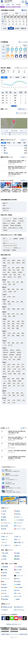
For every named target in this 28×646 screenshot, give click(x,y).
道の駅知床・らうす (17, 247)
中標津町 (13, 308)
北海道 (8, 4)
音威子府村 (9, 276)
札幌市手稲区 (18, 354)
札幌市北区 (12, 350)
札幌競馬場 (15, 238)
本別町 (4, 328)
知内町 (22, 392)
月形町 (8, 371)
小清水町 (4, 291)
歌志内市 (18, 366)
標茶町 (22, 313)
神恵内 (5, 148)
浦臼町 (13, 371)
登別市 (14, 333)
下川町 (23, 274)
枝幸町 (23, 260)
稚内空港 (14, 220)
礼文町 (8, 262)
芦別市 (18, 364)
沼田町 (23, 373)
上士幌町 (18, 321)
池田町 (17, 325)
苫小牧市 (9, 333)
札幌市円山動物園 (6, 250)
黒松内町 (18, 378)
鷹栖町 (23, 267)
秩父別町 (10, 373)
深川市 (23, 366)
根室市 (4, 308)
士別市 (8, 267)
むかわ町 (4, 337)
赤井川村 (4, 387)
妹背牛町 (4, 373)
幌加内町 (19, 276)
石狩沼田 (6, 153)
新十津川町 (18, 371)
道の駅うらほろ (6, 210)
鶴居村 (9, 316)
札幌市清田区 (5, 357)
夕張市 (4, 364)
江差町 (8, 400)
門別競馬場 (14, 250)
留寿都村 (14, 380)
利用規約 (7, 634)
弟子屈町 (4, 316)
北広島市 (4, 359)
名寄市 (13, 267)
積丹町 (9, 385)
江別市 (11, 357)
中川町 (15, 276)
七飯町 (9, 395)
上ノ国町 (13, 400)
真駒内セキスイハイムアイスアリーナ (10, 243)
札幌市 (4, 205)
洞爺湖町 (18, 335)
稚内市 (4, 260)
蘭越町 (23, 378)
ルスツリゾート (6, 240)
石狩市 (9, 359)
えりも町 (4, 345)
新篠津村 (18, 359)
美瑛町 (8, 272)
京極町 (4, 383)
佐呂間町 (10, 291)
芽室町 (13, 323)
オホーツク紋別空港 (7, 220)
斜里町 (17, 289)
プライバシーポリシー (14, 634)
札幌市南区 (19, 352)
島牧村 (8, 378)
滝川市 (8, 366)
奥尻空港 (4, 227)
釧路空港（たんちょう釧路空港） (9, 223)
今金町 (8, 402)
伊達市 (18, 333)
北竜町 (19, 373)
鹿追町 (23, 321)
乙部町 (23, 400)
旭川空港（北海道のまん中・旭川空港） (15, 227)
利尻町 (13, 262)
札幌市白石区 (5, 352)
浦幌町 (17, 328)
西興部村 (4, 303)
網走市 (4, 289)
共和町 (14, 383)
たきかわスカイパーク (7, 218)
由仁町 (19, 369)
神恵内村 (4, 385)
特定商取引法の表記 (23, 634)
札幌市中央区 (5, 350)
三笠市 (4, 366)
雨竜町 (15, 373)
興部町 (22, 301)
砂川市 (13, 366)
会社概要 (3, 634)
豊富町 (4, 262)
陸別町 (13, 328)
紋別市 (4, 301)
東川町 (4, 272)
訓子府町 (9, 296)
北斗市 (8, 392)
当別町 (14, 359)
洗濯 (3, 56)
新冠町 (13, 342)
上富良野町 (14, 272)
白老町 (8, 335)
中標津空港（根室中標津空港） (16, 225)
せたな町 (13, 402)
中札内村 (18, 323)
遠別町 (9, 284)
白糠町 (14, 316)
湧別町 (13, 301)
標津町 (18, 308)
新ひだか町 (10, 345)
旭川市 (4, 267)
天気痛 (3, 52)
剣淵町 (19, 274)
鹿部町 (14, 395)
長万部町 (22, 395)
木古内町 (4, 395)
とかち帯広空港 (21, 220)
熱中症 (3, 49)
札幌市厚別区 (11, 354)
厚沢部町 (18, 400)
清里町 (22, 289)
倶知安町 (9, 383)
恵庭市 (20, 357)
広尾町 (8, 325)
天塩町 (14, 284)
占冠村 (10, 274)
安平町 (23, 335)
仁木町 (18, 385)
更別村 (23, 323)
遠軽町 (8, 301)
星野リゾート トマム (7, 238)
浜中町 (17, 313)
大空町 (15, 291)
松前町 (13, 392)
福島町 (17, 392)
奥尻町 (4, 402)
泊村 (22, 383)
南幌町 (4, 369)
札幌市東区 (18, 350)
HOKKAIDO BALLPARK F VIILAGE (10, 245)
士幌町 (13, 321)
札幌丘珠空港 (5, 225)
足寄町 (8, 328)
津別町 (13, 289)
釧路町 (8, 313)
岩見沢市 (9, 364)
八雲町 (4, 400)
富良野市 (18, 267)
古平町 (14, 385)
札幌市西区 (5, 354)
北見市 (4, 296)
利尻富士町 (18, 262)
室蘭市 (4, 333)
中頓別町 (18, 260)
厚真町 (13, 335)
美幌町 (8, 289)
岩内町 (18, 383)
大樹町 (4, 325)
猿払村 (8, 260)
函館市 (4, 392)
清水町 (8, 323)
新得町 (4, 323)
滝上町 (17, 301)
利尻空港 (15, 218)
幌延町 (23, 262)
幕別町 (13, 325)
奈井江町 (9, 369)
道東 (13, 4)
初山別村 (4, 284)
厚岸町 (13, 313)
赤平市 (23, 364)
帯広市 (4, 321)
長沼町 (23, 369)
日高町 (4, 342)
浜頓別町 (13, 260)
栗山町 (4, 371)
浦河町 (17, 342)
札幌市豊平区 (12, 352)
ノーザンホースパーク (7, 247)
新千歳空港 (21, 218)
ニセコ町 (4, 380)
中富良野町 (20, 272)
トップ (3, 4)
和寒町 (15, 274)
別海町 (8, 308)
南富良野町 (5, 274)
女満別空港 (5, 230)
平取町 (8, 342)
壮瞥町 (4, 335)
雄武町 (9, 303)
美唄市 (14, 364)
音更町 (8, 321)
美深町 (4, 276)
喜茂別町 (19, 380)
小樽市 (4, 378)
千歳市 (15, 357)
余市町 (23, 385)
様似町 (22, 342)
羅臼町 (23, 308)
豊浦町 (23, 333)
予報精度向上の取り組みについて (13, 624)
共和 (5, 150)
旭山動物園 (21, 238)
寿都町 (13, 378)
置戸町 (14, 296)
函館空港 (19, 223)
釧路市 (4, 313)
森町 (18, 395)
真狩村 (9, 380)
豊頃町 (22, 325)
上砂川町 (14, 369)
